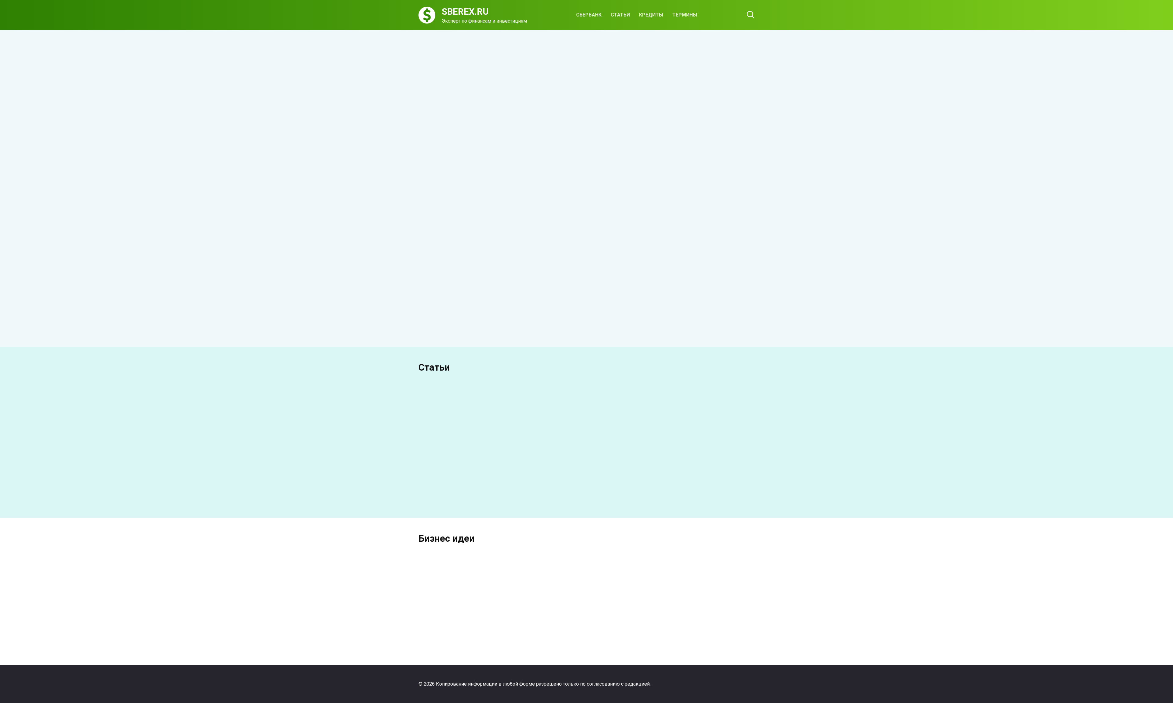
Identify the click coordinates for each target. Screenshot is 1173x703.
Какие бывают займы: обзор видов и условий (451, 287)
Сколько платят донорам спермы (476, 492)
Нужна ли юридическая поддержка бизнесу (543, 620)
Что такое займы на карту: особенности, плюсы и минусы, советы (660, 311)
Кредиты (651, 15)
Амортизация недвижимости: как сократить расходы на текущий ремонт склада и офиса (499, 134)
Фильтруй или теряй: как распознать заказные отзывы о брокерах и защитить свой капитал (628, 147)
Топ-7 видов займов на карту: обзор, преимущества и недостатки (539, 295)
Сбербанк (588, 15)
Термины (684, 15)
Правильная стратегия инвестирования (630, 620)
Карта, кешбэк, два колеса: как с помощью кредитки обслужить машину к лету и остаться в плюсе (714, 151)
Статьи (620, 15)
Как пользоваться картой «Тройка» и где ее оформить (707, 424)
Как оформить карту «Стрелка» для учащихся (602, 496)
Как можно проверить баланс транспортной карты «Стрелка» (726, 496)
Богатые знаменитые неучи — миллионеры (456, 620)
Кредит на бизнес (717, 620)
